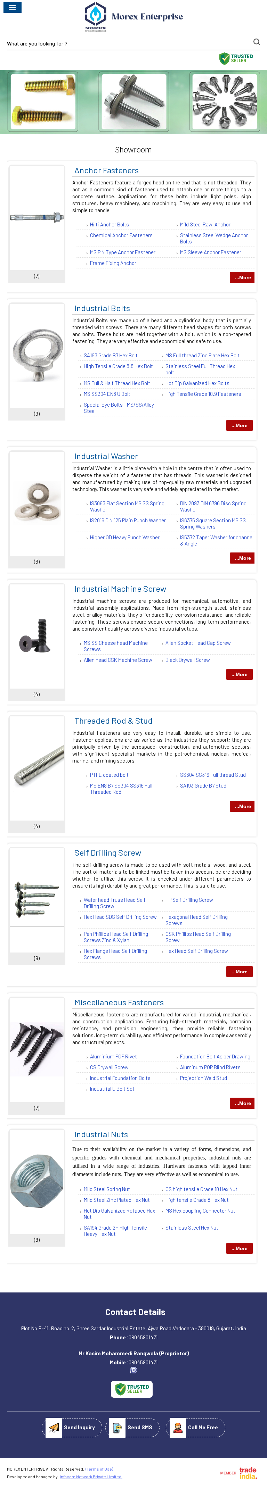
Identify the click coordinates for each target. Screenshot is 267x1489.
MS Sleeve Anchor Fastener (210, 252)
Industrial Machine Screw (120, 588)
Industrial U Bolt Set (112, 1088)
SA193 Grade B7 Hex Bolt (111, 355)
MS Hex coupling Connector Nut (200, 1210)
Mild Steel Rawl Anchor (205, 224)
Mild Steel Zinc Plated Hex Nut (117, 1200)
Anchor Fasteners (106, 170)
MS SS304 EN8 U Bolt (107, 394)
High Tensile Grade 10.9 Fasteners (203, 394)
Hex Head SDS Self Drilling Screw (120, 917)
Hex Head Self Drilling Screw (196, 951)
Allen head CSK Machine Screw (118, 660)
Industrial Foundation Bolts (120, 1078)
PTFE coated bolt (109, 775)
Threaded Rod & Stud (113, 720)
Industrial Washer (106, 456)
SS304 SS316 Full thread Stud (213, 775)
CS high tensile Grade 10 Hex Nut (201, 1189)
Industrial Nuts (101, 1134)
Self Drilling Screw (107, 852)
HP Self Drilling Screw (189, 900)
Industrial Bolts (102, 308)
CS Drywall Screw (109, 1067)
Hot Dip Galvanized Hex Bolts (197, 383)
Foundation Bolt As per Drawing (215, 1056)
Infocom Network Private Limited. (91, 1476)
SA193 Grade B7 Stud (203, 785)
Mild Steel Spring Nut (107, 1189)
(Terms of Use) (99, 1468)
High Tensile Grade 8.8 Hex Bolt (118, 366)
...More (243, 277)
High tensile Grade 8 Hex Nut (197, 1200)
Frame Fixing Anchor (113, 263)
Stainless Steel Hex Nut (191, 1227)
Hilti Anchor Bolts (109, 224)
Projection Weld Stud (203, 1078)
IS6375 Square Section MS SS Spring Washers (213, 523)
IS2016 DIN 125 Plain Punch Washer (128, 520)
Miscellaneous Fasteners (119, 1002)
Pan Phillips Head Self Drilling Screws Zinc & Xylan (116, 937)
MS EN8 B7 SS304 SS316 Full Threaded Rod (121, 788)
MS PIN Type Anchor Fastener (122, 252)
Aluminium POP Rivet (113, 1056)
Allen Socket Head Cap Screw (198, 643)
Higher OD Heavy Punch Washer (125, 537)
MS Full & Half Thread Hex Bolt (117, 383)
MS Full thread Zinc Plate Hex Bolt (202, 355)
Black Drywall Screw (187, 660)
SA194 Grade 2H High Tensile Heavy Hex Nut (115, 1230)
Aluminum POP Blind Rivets (210, 1067)
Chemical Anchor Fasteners (121, 235)
